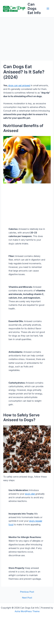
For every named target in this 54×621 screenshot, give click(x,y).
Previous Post (27, 592)
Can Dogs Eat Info (34, 8)
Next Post (27, 598)
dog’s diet (30, 493)
